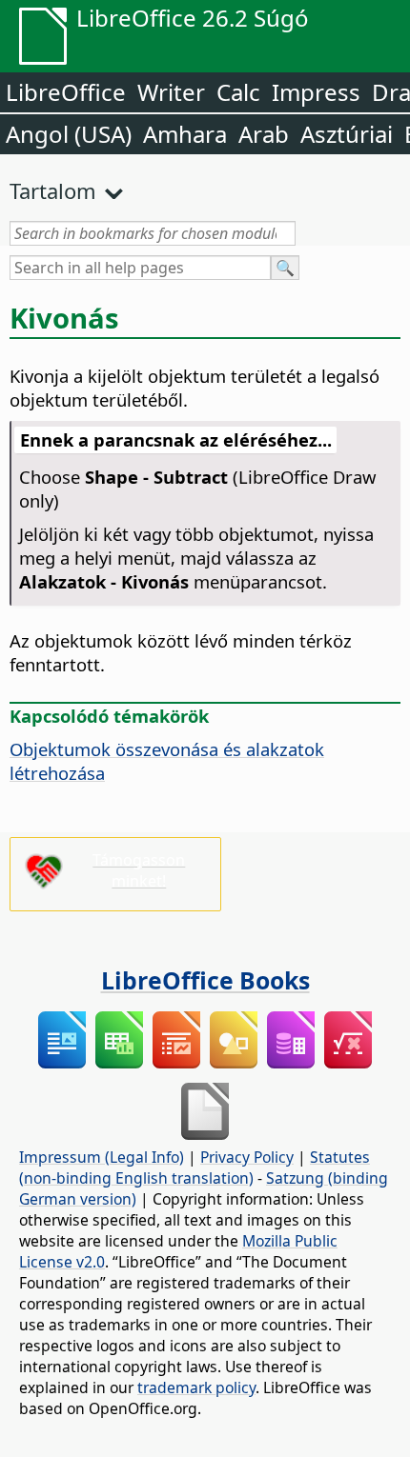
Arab (263, 134)
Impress (316, 92)
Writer (171, 92)
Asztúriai (346, 134)
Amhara (185, 134)
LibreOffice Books (205, 980)
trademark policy (196, 1387)
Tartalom (53, 190)
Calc (238, 92)
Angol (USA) (69, 134)
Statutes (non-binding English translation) (194, 1167)
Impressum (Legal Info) (101, 1157)
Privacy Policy (247, 1157)
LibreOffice (66, 92)
